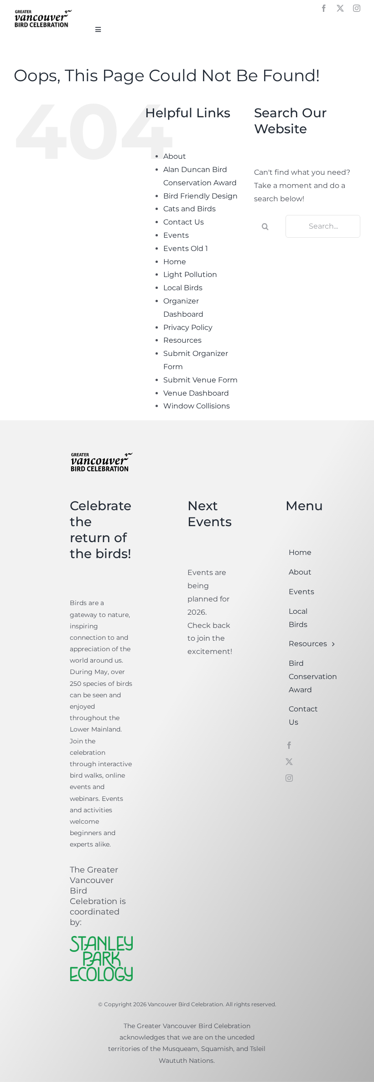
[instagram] (356, 8)
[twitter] (340, 8)
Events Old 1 (185, 248)
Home (174, 261)
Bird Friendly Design (200, 196)
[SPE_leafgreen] (101, 939)
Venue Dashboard (196, 393)
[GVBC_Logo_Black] (43, 10)
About (174, 156)
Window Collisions (196, 406)
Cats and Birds (189, 208)
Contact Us (183, 222)
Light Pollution (190, 274)
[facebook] (323, 8)
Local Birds (183, 287)
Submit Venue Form (200, 380)
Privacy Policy (188, 327)
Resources (182, 340)
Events (176, 235)
